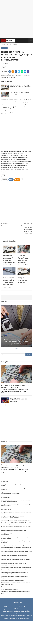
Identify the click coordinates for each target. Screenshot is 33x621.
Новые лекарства (6, 226)
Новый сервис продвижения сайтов (9, 589)
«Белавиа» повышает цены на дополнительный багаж (13, 530)
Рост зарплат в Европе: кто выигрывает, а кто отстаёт (13, 569)
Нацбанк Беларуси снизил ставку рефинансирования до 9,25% (15, 520)
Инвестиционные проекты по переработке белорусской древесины (26, 229)
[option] (16, 326)
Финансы (4, 48)
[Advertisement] (16, 19)
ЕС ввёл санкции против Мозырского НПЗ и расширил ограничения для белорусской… (16, 342)
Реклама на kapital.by (16, 602)
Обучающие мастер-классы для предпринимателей (13, 586)
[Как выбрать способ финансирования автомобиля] (24, 271)
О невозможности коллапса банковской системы (12, 580)
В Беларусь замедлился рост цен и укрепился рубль (13, 545)
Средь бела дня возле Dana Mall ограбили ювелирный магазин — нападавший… (19, 400)
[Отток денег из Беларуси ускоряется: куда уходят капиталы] (16, 374)
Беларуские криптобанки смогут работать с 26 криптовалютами (16, 567)
